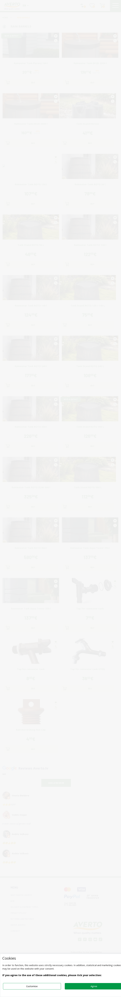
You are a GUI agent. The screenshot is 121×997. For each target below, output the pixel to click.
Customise (32, 986)
